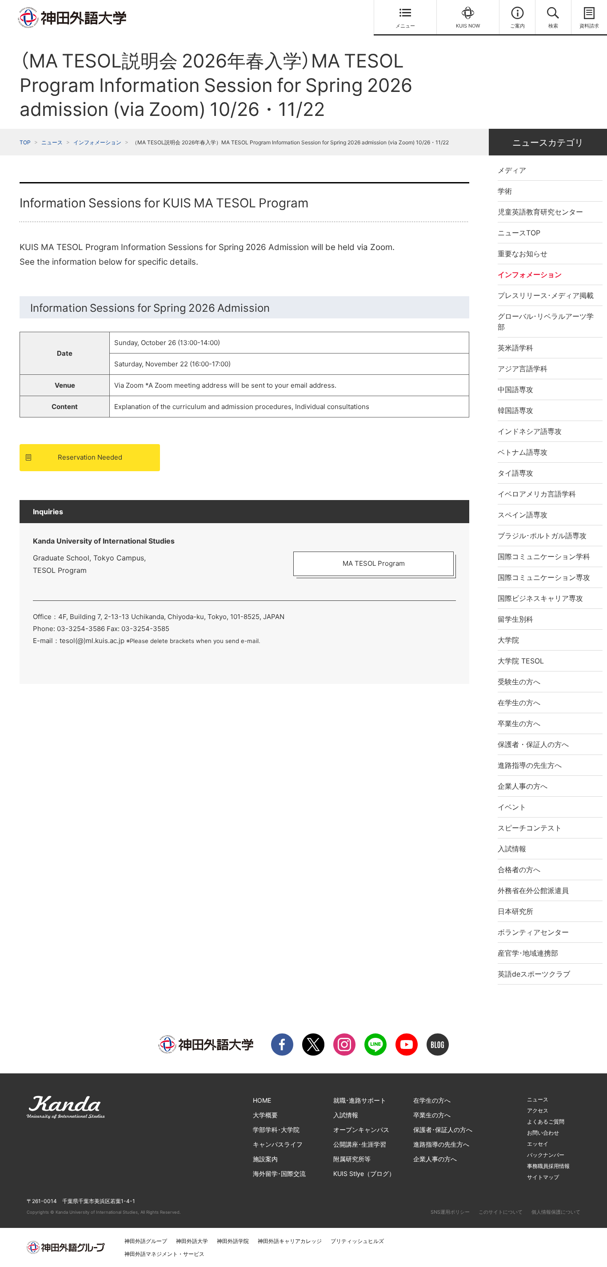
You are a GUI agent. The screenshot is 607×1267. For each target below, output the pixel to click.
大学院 (508, 639)
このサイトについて (501, 1212)
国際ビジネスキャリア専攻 (540, 598)
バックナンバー (545, 1155)
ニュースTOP (519, 232)
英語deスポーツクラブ (534, 973)
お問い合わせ (543, 1132)
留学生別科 (515, 619)
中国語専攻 (515, 389)
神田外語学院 (233, 1241)
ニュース (52, 142)
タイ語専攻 (515, 473)
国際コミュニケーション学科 (544, 556)
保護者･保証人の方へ (442, 1129)
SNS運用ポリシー (450, 1212)
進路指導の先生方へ (530, 765)
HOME (262, 1100)
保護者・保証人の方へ (533, 744)
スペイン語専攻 (522, 514)
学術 (505, 191)
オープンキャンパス (361, 1129)
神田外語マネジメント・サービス (164, 1254)
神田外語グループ (145, 1241)
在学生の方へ (519, 702)
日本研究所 (515, 911)
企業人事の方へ (522, 786)
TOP (25, 142)
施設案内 (265, 1159)
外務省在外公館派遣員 (533, 890)
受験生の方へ (519, 681)
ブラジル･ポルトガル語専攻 (542, 535)
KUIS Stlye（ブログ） (364, 1173)
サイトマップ (543, 1177)
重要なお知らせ (522, 253)
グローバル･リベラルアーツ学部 (546, 321)
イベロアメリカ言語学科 (537, 493)
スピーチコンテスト (530, 827)
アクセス (537, 1110)
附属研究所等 (352, 1159)
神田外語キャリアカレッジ (290, 1241)
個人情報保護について (555, 1212)
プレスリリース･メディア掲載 (546, 295)
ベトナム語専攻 (522, 452)
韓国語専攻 (515, 410)
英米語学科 (515, 347)
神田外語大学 (192, 1241)
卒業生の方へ (519, 723)
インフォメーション (97, 142)
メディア (512, 170)
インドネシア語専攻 (530, 431)
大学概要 (265, 1115)
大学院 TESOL (521, 660)
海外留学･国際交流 (279, 1173)
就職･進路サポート (359, 1100)
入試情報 (512, 848)
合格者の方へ (519, 869)
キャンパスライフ (278, 1144)
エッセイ (537, 1143)
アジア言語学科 (522, 368)
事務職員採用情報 (548, 1166)
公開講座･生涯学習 (359, 1144)
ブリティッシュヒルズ (357, 1241)
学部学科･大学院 (276, 1129)
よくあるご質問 (545, 1121)
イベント (512, 806)
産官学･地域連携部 (528, 953)
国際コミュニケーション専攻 (544, 577)
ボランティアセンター (533, 932)
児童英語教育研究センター (540, 211)
